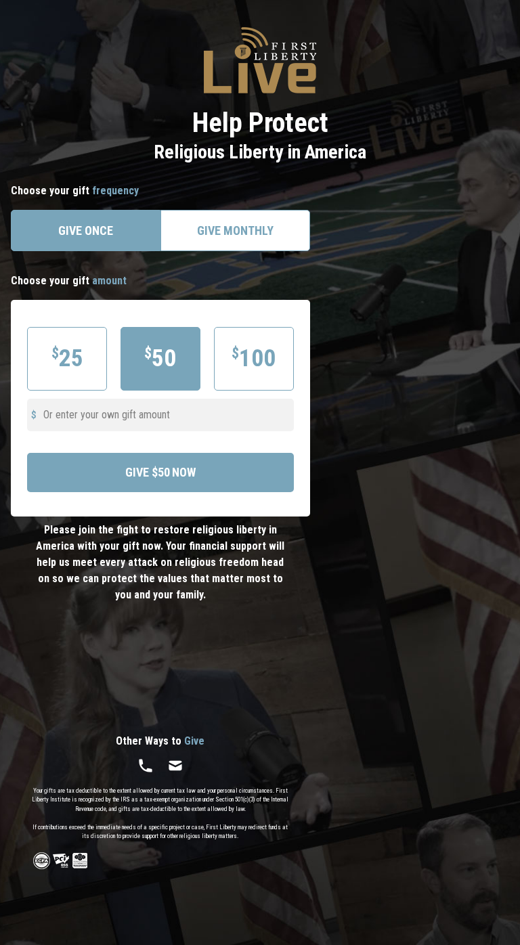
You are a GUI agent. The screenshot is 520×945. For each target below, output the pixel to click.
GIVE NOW (160, 472)
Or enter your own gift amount (106, 414)
